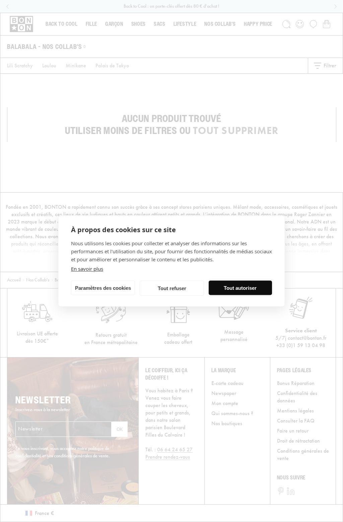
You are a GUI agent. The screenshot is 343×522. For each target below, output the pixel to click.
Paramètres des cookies (103, 287)
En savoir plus (87, 268)
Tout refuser (172, 288)
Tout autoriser (240, 287)
